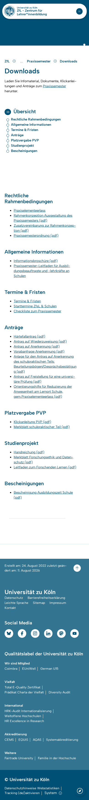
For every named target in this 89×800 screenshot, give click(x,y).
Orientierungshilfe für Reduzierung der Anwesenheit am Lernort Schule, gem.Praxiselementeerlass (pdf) (43, 392)
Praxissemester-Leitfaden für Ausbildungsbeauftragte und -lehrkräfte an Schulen (42, 271)
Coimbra (11, 669)
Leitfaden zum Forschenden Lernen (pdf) (45, 467)
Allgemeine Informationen (31, 124)
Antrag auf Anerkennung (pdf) (37, 346)
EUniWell (29, 669)
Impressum (58, 603)
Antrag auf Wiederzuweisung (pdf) (40, 341)
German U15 (49, 669)
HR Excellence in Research (24, 721)
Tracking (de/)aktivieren (22, 793)
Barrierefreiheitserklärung (46, 598)
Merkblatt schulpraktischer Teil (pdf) (42, 427)
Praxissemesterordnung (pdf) (36, 235)
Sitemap (39, 603)
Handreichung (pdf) (29, 452)
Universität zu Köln (35, 8)
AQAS (37, 740)
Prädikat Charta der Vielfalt (24, 692)
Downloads (68, 61)
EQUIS (23, 740)
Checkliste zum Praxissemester (37, 311)
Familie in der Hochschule (57, 758)
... (22, 61)
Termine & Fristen (24, 130)
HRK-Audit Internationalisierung (28, 711)
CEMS (9, 740)
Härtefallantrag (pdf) (29, 336)
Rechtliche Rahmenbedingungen (36, 119)
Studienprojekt (22, 145)
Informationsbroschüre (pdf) (36, 261)
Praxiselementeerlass (29, 210)
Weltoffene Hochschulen (23, 716)
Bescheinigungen (24, 151)
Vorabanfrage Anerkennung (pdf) (39, 351)
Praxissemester (39, 61)
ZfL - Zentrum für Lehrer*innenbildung (32, 12)
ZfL (7, 61)
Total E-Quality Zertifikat (22, 687)
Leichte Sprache (16, 603)
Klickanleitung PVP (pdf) (32, 422)
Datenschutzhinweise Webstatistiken (32, 788)
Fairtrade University (19, 758)
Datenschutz (14, 598)
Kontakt (10, 608)
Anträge (17, 135)
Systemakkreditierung (62, 740)
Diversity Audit (59, 692)
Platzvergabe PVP (25, 140)
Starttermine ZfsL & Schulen (35, 306)
